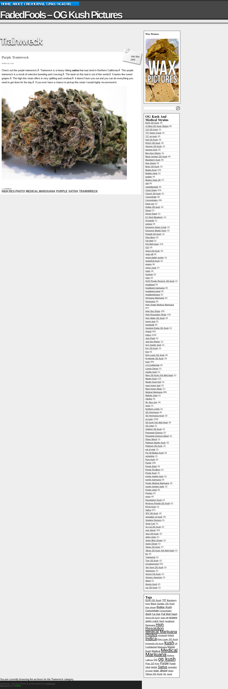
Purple (61, 191)
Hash (147, 271)
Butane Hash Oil (153, 180)
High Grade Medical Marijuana (159, 305)
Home (6, 4)
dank (148, 613)
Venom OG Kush (153, 574)
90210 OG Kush (152, 143)
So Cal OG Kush (153, 527)
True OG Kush (152, 560)
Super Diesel (151, 544)
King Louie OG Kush (155, 355)
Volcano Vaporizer (153, 577)
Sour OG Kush (152, 534)
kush (147, 362)
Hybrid (148, 331)
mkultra (148, 399)
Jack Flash (150, 338)
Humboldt (149, 325)
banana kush (151, 150)
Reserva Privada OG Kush (157, 503)
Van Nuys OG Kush (154, 567)
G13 (147, 247)
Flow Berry (150, 237)
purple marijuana (153, 480)
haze (147, 278)
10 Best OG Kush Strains (157, 126)
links (50, 4)
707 (164, 600)
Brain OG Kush (152, 166)
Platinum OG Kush (153, 446)
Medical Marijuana (40, 191)
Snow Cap (150, 523)
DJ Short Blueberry (154, 217)
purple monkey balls (154, 486)
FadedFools (50, 684)
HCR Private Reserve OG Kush (159, 281)
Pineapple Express (154, 433)
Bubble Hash (151, 173)
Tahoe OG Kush (152, 547)
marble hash (151, 372)
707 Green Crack (153, 133)
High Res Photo (13, 191)
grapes (148, 264)
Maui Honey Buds (153, 389)
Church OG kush (153, 193)
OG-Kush (63, 4)
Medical (156, 651)
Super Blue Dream (154, 540)
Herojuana (150, 301)
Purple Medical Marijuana (157, 483)
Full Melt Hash (152, 244)
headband (150, 284)
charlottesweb (151, 187)
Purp (157, 663)
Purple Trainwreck (15, 57)
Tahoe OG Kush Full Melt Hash (159, 550)
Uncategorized (152, 564)
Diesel (148, 210)
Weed (148, 581)
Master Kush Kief (153, 382)
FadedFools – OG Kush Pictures (61, 14)
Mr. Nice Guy (151, 402)
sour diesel (150, 530)
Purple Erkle (151, 466)
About (17, 4)
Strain (170, 671)
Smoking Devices (153, 520)
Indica (148, 335)
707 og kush (151, 136)
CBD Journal (34, 4)
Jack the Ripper (152, 341)
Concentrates (151, 200)
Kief (147, 352)
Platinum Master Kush (155, 443)
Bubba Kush (151, 170)
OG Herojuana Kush (154, 416)
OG (156, 659)
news (147, 406)
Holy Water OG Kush (155, 318)
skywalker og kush (153, 517)
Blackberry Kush (152, 160)
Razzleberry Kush (153, 500)
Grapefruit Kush (152, 261)
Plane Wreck (151, 439)
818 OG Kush (151, 140)
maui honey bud (152, 385)
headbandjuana (152, 294)
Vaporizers (150, 571)
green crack (150, 268)
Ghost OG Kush (152, 251)
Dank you (149, 204)
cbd (147, 183)
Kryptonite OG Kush (154, 358)
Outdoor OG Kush (153, 429)
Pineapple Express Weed (157, 436)
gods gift (149, 254)
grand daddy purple (154, 257)
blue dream (150, 163)
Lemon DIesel (151, 369)
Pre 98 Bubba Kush (154, 453)
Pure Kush (150, 459)
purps (148, 496)
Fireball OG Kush (153, 234)
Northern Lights (152, 409)
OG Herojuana (152, 412)
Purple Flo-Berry (152, 470)
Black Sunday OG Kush (156, 156)
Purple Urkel (151, 490)
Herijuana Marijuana (154, 298)
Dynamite (149, 220)
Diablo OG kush (152, 207)
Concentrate (151, 197)
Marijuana (162, 647)
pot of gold (150, 449)
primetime (149, 456)
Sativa (73, 191)
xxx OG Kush (151, 587)
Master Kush (151, 379)
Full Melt (149, 241)
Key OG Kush (151, 348)
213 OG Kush (151, 129)
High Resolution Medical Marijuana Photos (161, 629)
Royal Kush (150, 507)
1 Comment (7, 189)
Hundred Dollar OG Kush (157, 328)
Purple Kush (151, 473)
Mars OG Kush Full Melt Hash (159, 375)
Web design (5, 686)
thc (146, 554)
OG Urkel (149, 426)
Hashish (149, 274)
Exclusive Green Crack (155, 227)
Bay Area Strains (153, 153)
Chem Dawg (151, 190)
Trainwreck (88, 191)
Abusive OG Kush (153, 146)
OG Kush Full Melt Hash (156, 422)
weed (169, 674)
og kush (149, 419)
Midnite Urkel (151, 395)
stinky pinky (150, 537)
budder (148, 177)
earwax (148, 224)
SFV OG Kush (151, 513)
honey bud (150, 321)
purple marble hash (154, 476)
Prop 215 (149, 663)
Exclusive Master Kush (155, 230)
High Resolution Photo (155, 314)
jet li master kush (153, 345)
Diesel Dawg (151, 214)
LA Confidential (152, 365)
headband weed (152, 291)
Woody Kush (151, 584)
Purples (148, 493)
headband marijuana (155, 288)
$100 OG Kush (152, 123)
